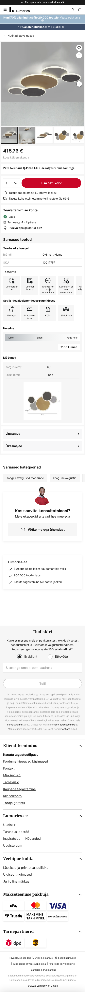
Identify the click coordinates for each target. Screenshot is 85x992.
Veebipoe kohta (18, 859)
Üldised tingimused (17, 874)
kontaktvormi (14, 724)
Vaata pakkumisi (70, 17)
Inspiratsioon (12, 838)
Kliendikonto (12, 796)
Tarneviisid (11, 782)
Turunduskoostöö (16, 832)
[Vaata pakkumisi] (42, 22)
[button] (9, 135)
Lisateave (13, 434)
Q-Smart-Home (52, 254)
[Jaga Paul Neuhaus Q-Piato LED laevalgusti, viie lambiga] (79, 55)
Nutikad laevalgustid (21, 35)
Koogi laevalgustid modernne (25, 478)
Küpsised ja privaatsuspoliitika (25, 867)
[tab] (42, 774)
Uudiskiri (9, 825)
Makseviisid (12, 775)
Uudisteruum (12, 845)
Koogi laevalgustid (64, 478)
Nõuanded (33, 838)
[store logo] (21, 9)
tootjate (65, 729)
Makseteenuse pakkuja (26, 894)
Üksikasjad (14, 446)
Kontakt (9, 768)
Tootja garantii (14, 803)
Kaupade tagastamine (19, 789)
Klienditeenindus (20, 746)
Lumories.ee (15, 816)
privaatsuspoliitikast (66, 724)
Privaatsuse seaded (20, 958)
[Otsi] (73, 9)
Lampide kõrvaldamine (43, 969)
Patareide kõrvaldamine (61, 963)
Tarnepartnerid (18, 931)
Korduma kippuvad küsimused (25, 761)
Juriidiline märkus (16, 881)
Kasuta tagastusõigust (20, 755)
